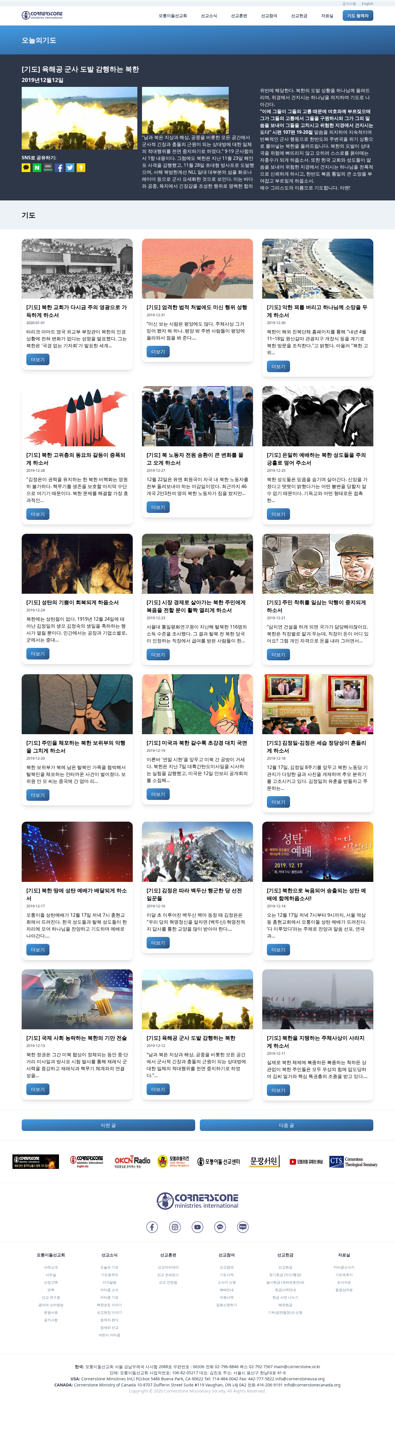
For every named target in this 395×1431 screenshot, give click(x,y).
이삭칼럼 (110, 1282)
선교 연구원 (51, 1297)
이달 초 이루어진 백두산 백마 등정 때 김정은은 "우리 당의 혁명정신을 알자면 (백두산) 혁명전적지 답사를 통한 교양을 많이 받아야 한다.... (196, 922)
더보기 (38, 359)
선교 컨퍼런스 (168, 1274)
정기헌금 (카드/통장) (285, 1274)
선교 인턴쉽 (168, 1282)
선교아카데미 (168, 1267)
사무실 (51, 1274)
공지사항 (349, 3)
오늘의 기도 (109, 1267)
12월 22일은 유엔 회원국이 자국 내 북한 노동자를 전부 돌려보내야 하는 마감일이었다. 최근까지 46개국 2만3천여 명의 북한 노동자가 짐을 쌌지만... (197, 486)
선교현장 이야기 (109, 1312)
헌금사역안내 (285, 1289)
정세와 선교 (109, 1327)
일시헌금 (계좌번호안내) (285, 1282)
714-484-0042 (225, 1378)
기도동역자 (109, 1274)
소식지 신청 (227, 1282)
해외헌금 (285, 1304)
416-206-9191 (270, 1385)
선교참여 (227, 1267)
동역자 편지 (109, 1319)
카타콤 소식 (109, 1289)
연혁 (50, 1289)
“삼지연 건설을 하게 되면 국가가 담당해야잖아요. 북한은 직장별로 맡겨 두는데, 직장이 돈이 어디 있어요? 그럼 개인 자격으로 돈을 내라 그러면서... (318, 634)
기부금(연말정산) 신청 (285, 1312)
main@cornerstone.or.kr (297, 1366)
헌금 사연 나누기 (285, 1297)
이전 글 (108, 1125)
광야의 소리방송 (51, 1304)
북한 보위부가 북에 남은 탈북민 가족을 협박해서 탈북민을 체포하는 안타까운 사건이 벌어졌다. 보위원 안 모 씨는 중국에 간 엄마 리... (76, 774)
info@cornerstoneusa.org (300, 1378)
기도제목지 (344, 1274)
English (367, 3)
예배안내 (227, 1289)
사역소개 (51, 1267)
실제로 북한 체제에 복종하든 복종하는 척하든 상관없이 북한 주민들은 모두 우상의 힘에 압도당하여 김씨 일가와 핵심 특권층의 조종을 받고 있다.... (317, 1069)
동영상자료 (344, 1289)
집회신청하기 (226, 1304)
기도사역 (227, 1274)
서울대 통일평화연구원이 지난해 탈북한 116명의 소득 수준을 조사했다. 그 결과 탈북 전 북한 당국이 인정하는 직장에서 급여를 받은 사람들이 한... (197, 634)
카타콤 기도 (109, 1297)
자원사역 (227, 1297)
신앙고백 (51, 1282)
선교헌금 (285, 1267)
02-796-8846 (227, 1366)
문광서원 (51, 1312)
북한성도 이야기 (109, 1304)
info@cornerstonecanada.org (312, 1385)
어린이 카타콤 (109, 1335)
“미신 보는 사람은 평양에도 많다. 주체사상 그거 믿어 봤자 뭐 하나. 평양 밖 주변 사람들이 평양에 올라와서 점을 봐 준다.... (196, 331)
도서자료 (344, 1282)
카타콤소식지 (344, 1267)
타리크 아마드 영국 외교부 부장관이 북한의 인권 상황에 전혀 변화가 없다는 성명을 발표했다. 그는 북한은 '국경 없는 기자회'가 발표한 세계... (76, 338)
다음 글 (286, 1125)
